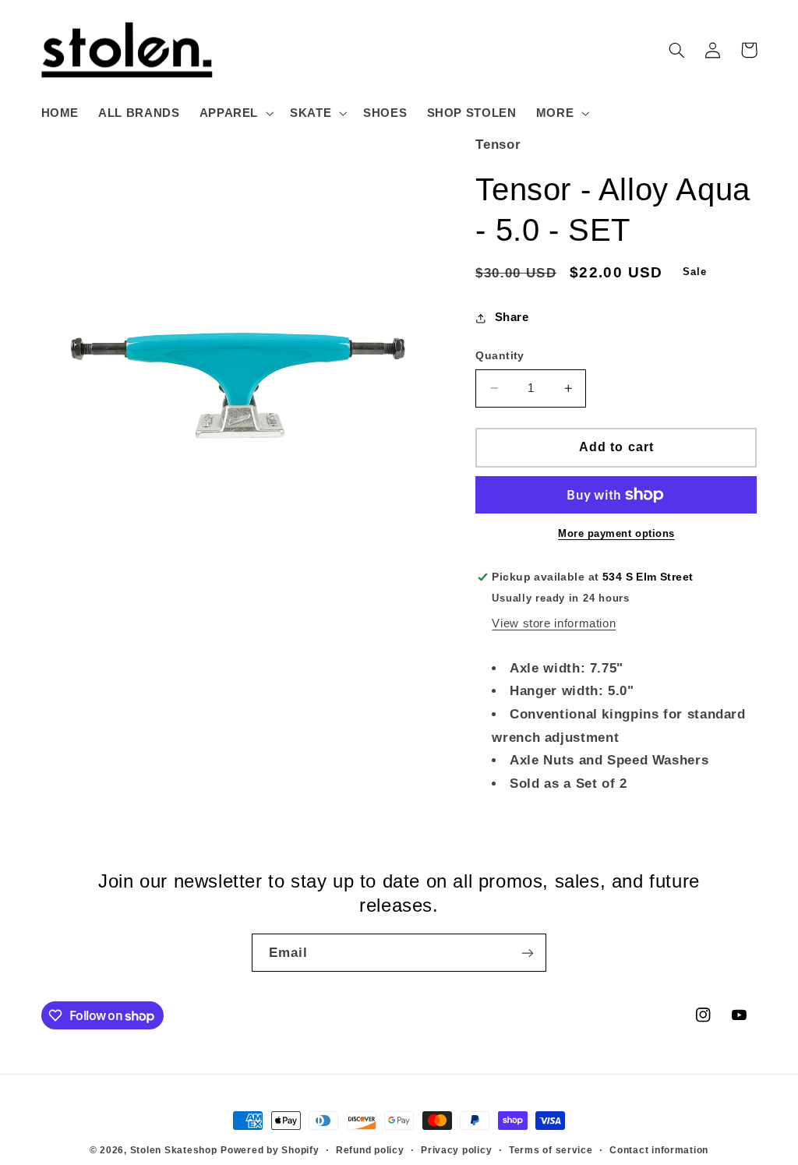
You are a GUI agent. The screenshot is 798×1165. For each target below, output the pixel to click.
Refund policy (370, 1150)
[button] (234, 113)
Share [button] (511, 317)
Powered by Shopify (270, 1150)
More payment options (616, 533)
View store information (554, 623)
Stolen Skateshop (173, 1150)
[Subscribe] (528, 953)
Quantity (499, 356)
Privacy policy (456, 1150)
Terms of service (551, 1150)
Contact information (658, 1150)
